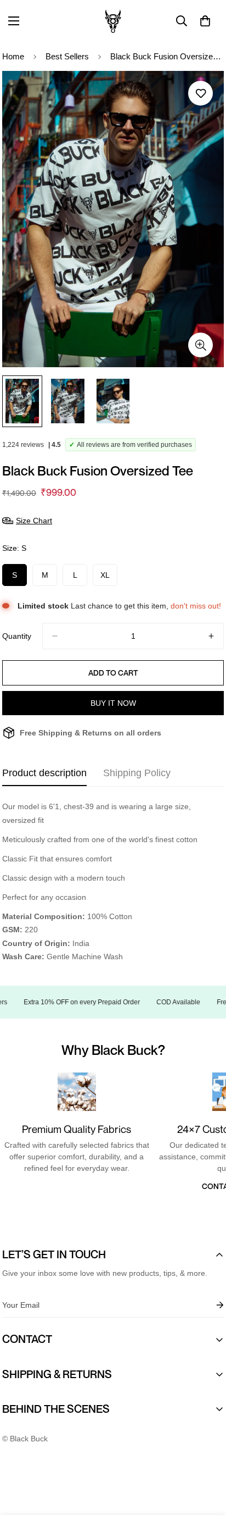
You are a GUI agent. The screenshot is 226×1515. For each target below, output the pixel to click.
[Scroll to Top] (206, 1457)
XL (108, 578)
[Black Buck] (113, 21)
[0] (205, 21)
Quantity (16, 636)
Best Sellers (67, 56)
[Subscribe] (211, 1305)
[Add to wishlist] (200, 93)
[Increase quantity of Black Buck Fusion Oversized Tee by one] (211, 636)
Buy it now (113, 703)
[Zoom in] (200, 345)
